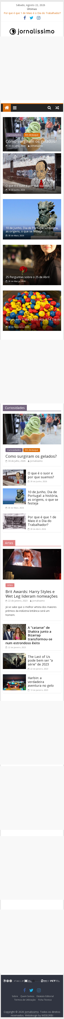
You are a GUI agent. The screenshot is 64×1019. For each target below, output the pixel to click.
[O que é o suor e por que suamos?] (32, 155)
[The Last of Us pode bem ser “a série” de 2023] (14, 655)
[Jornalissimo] (7, 108)
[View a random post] (57, 107)
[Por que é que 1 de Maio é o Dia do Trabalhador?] (14, 516)
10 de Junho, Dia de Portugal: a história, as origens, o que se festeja (32, 229)
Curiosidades (14, 134)
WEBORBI (47, 1015)
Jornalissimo (36, 145)
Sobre (15, 996)
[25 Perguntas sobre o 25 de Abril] (32, 247)
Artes (10, 585)
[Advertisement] (32, 68)
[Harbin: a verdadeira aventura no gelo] (14, 676)
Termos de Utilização (25, 999)
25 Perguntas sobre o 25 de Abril (27, 277)
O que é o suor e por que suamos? (28, 186)
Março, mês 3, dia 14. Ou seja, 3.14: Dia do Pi (33, 321)
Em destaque (31, 134)
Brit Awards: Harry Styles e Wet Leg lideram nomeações (32, 594)
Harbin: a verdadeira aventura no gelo (41, 682)
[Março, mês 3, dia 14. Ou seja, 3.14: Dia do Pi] (32, 293)
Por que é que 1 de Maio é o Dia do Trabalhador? (32, 13)
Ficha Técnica (45, 999)
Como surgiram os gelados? (31, 141)
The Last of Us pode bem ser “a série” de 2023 (40, 660)
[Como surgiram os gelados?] (32, 119)
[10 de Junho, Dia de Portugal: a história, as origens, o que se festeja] (32, 201)
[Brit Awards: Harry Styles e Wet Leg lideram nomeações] (32, 551)
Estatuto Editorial (45, 996)
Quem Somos (27, 996)
